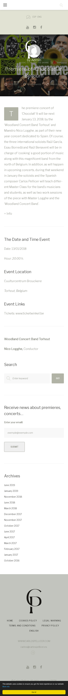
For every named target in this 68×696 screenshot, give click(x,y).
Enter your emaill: (13, 422)
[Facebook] (41, 27)
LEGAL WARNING (52, 620)
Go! (58, 378)
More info (6, 686)
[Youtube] (27, 27)
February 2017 (11, 548)
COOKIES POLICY (28, 620)
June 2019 (9, 485)
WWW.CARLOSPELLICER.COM (34, 641)
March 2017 (10, 543)
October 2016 (11, 560)
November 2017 (13, 519)
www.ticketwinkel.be (30, 313)
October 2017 (11, 525)
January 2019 (11, 490)
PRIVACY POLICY (50, 625)
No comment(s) (34, 84)
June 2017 (9, 531)
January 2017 (11, 554)
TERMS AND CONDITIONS (22, 625)
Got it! (34, 692)
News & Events (57, 84)
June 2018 (9, 502)
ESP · (35, 17)
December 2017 (13, 514)
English (34, 631)
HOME (10, 620)
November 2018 (13, 496)
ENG (39, 17)
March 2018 (10, 508)
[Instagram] (34, 27)
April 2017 (9, 537)
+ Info (8, 213)
